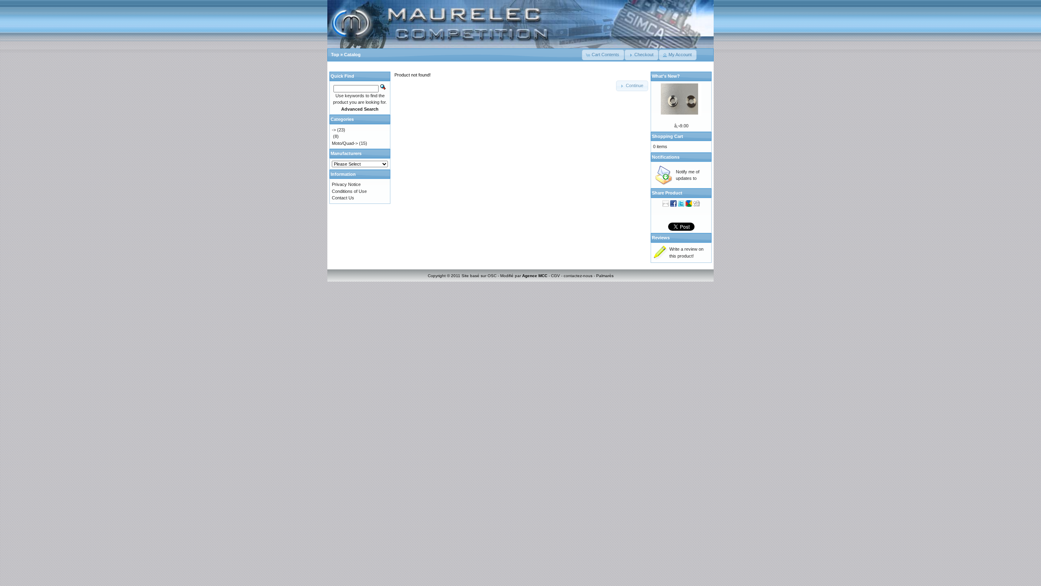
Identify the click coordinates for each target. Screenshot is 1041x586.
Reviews (661, 237)
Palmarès (605, 275)
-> (334, 129)
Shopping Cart (667, 136)
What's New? (666, 76)
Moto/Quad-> (345, 143)
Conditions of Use (349, 191)
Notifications (665, 157)
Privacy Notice (346, 184)
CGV (555, 275)
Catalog (352, 54)
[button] (603, 55)
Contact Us (343, 197)
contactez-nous (578, 275)
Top (335, 54)
